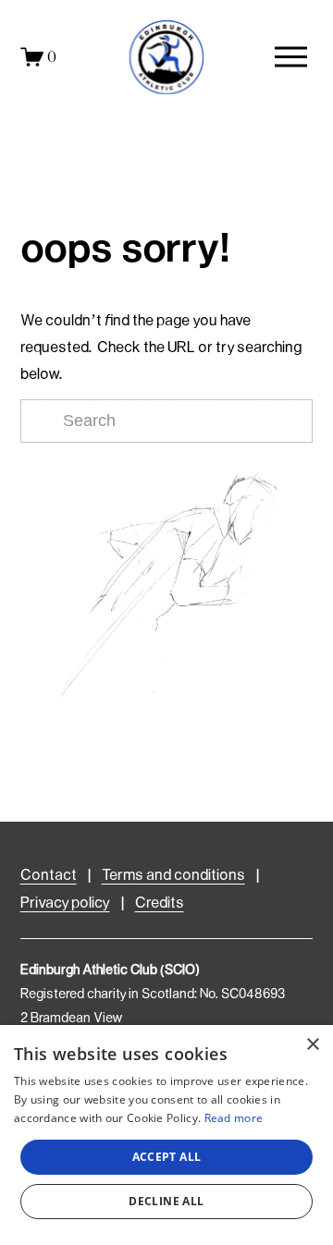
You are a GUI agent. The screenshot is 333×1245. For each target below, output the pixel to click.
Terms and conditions (173, 876)
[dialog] (166, 1135)
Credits (159, 903)
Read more (234, 1118)
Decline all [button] (166, 1201)
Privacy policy (65, 903)
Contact (48, 876)
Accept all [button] (167, 1157)
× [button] (312, 1045)
